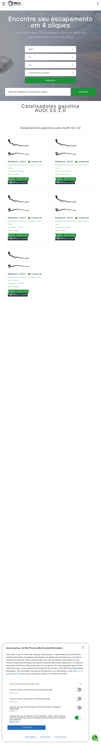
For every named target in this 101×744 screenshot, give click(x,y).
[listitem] (45, 683)
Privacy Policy (60, 737)
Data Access (45, 737)
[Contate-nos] (94, 737)
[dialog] (45, 692)
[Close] (83, 648)
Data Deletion (30, 737)
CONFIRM (26, 728)
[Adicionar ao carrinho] (18, 182)
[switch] (78, 689)
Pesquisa (50, 80)
